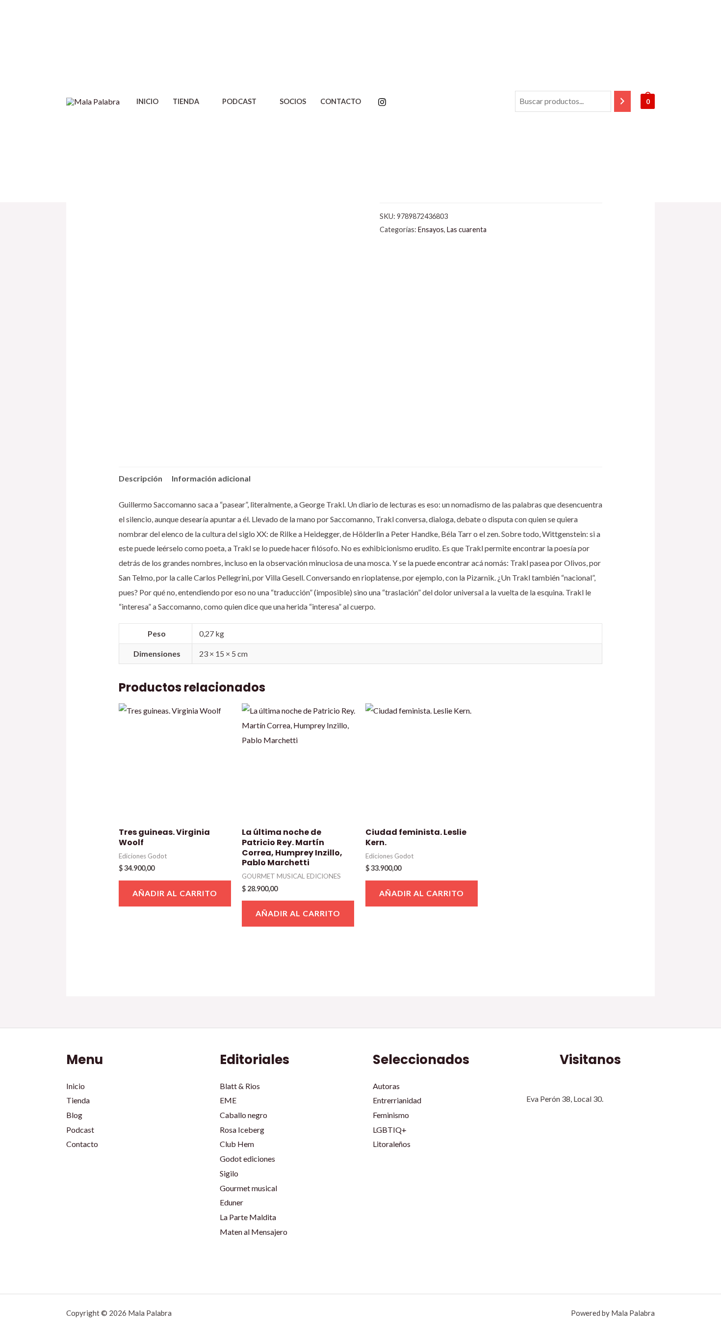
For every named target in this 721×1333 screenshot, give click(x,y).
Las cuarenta (467, 229)
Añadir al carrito (174, 893)
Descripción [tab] (140, 478)
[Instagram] (382, 102)
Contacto (340, 101)
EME (228, 1100)
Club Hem (237, 1143)
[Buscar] (622, 101)
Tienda (186, 101)
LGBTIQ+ (390, 1129)
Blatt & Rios (240, 1086)
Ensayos (431, 229)
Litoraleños (392, 1143)
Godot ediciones (247, 1158)
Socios (293, 101)
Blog (74, 1115)
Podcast (239, 101)
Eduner (231, 1202)
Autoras (386, 1086)
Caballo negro (243, 1115)
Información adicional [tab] (211, 478)
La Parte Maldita (248, 1217)
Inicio (147, 101)
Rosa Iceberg (242, 1129)
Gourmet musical (248, 1188)
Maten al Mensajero (253, 1231)
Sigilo (229, 1173)
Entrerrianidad (397, 1100)
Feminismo (391, 1115)
